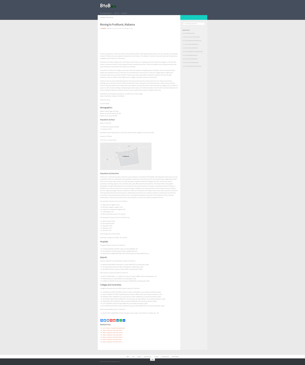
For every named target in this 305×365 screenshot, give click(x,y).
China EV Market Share (189, 33)
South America (165, 356)
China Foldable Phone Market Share (192, 40)
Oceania (156, 356)
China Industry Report (105, 13)
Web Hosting (175, 356)
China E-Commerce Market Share (192, 37)
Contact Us (124, 13)
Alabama (102, 17)
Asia (133, 356)
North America (147, 356)
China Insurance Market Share (191, 62)
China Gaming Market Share (190, 55)
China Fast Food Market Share (191, 44)
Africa (128, 356)
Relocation (109, 17)
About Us (117, 13)
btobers (104, 28)
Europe (139, 356)
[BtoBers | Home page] (108, 5)
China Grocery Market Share (191, 59)
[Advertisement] (139, 41)
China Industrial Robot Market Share (192, 66)
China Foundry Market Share (191, 48)
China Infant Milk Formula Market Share (193, 51)
